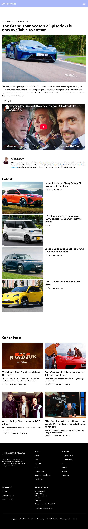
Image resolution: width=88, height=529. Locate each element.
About (37, 460)
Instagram (65, 475)
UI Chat (4, 491)
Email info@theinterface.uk (44, 508)
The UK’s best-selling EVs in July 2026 (62, 283)
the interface (45, 163)
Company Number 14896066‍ (45, 504)
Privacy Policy (39, 471)
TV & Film (20, 22)
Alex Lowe (29, 22)
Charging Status (8, 495)
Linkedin (64, 467)
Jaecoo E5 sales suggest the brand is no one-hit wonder (64, 250)
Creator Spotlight (8, 499)
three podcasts (59, 165)
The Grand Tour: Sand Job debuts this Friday (21, 373)
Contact (38, 463)
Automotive (58, 190)
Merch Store (39, 479)
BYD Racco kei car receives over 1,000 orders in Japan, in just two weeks (63, 219)
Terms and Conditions (43, 475)
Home (37, 456)
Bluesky (64, 471)
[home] (15, 4)
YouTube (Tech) (67, 460)
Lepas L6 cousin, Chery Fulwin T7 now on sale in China (63, 184)
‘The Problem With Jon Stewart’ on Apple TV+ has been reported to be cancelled (65, 424)
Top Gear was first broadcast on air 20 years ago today (65, 373)
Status (37, 467)
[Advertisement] (16, 13)
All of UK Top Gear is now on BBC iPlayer (21, 422)
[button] (84, 4)
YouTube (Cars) (67, 456)
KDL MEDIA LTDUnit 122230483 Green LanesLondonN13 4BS (41, 495)
